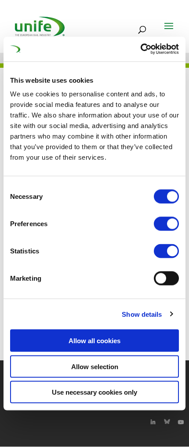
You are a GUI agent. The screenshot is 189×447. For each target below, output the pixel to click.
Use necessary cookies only (94, 392)
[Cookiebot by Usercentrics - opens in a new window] (140, 49)
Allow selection (94, 366)
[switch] (166, 224)
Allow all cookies (94, 340)
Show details (142, 314)
